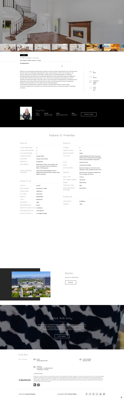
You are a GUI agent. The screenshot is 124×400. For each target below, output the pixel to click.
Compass (75, 376)
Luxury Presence (30, 394)
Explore (70, 282)
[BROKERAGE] (104, 394)
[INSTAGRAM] (90, 394)
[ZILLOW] (100, 394)
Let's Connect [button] (62, 336)
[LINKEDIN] (93, 394)
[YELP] (97, 394)
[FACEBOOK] (86, 394)
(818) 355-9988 (48, 115)
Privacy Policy (72, 394)
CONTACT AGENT (88, 114)
